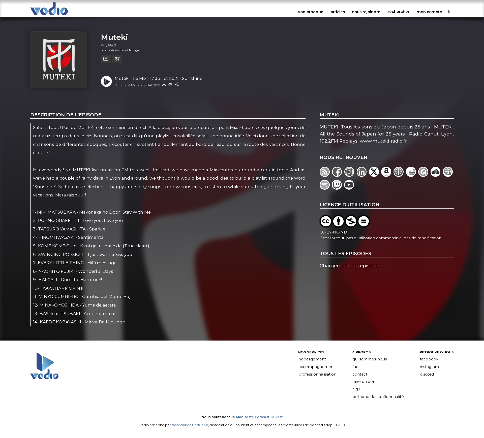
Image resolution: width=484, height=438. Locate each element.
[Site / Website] (448, 175)
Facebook (429, 359)
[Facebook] (338, 175)
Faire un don (363, 382)
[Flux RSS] (326, 175)
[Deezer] (412, 175)
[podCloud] (437, 175)
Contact (359, 374)
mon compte (429, 11)
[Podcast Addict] (424, 175)
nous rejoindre (366, 11)
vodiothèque (310, 11)
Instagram (429, 366)
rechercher (398, 11)
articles (338, 11)
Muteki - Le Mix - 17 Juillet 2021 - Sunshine (158, 78)
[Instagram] (350, 175)
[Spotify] (326, 188)
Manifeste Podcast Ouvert (259, 417)
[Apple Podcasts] (400, 175)
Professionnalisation (317, 374)
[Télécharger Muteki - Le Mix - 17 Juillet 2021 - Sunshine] (163, 84)
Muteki (114, 37)
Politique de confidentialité (378, 397)
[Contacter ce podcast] (106, 59)
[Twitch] (338, 188)
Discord (427, 374)
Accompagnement (316, 366)
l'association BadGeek (189, 425)
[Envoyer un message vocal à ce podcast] (117, 59)
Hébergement (312, 359)
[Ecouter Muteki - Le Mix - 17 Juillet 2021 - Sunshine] (106, 81)
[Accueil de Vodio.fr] (49, 15)
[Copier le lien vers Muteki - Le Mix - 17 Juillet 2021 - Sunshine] (176, 84)
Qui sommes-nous (369, 359)
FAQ (355, 366)
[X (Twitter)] (375, 175)
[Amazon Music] (387, 175)
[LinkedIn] (363, 175)
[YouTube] (349, 188)
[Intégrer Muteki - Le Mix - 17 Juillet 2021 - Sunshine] (170, 84)
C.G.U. (357, 389)
